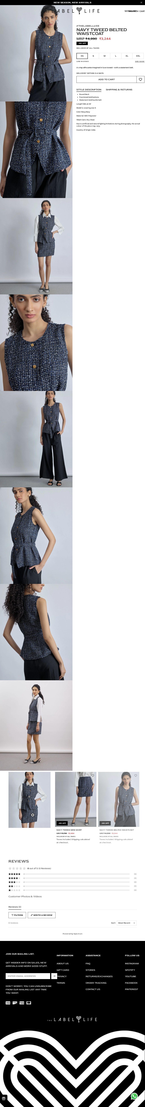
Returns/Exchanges (99, 976)
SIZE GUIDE (139, 61)
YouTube (130, 976)
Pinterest (131, 989)
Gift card (63, 970)
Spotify (130, 970)
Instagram (132, 963)
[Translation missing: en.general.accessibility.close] (141, 3)
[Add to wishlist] (140, 79)
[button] (72, 874)
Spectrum (78, 934)
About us (63, 963)
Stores (90, 970)
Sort (113, 923)
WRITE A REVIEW (43, 915)
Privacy (62, 976)
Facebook (131, 982)
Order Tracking (96, 982)
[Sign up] (54, 976)
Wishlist (130, 11)
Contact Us (93, 989)
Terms (61, 982)
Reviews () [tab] (14, 906)
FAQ (88, 963)
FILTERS (18, 915)
